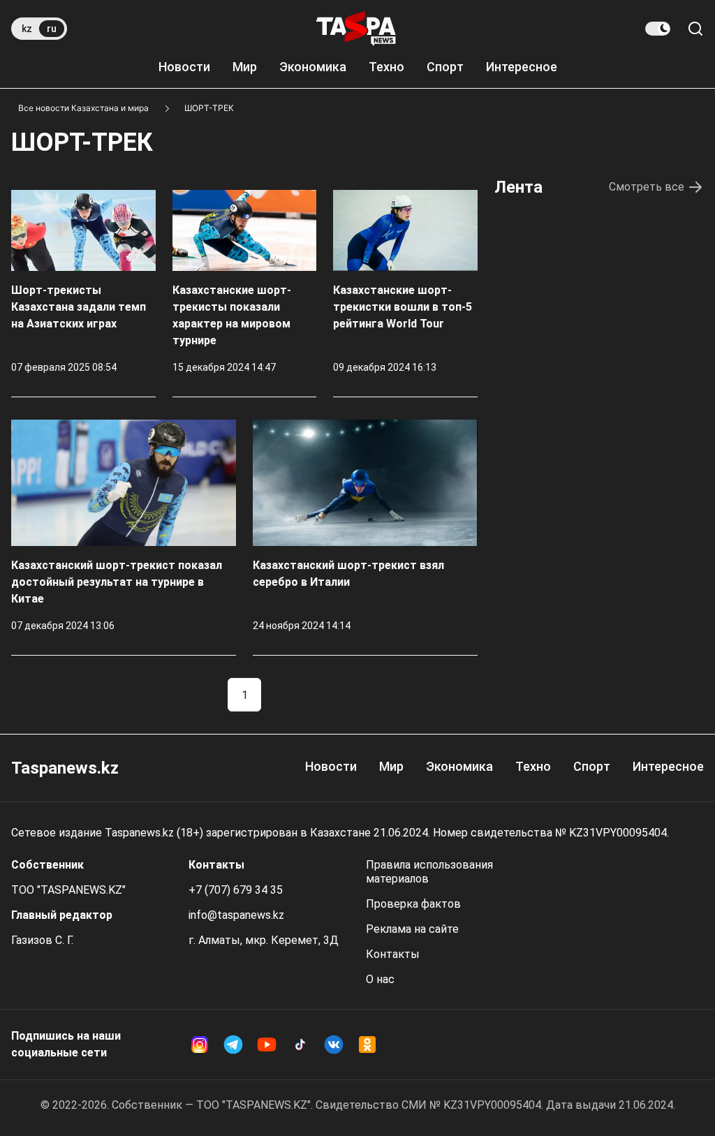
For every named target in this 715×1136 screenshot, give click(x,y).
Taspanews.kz (65, 768)
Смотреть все (646, 186)
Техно (386, 66)
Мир (245, 66)
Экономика (312, 66)
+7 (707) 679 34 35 (236, 890)
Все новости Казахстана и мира (83, 108)
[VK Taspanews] (334, 1044)
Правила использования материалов (429, 871)
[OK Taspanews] (367, 1044)
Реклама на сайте (412, 929)
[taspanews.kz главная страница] (356, 28)
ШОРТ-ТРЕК (209, 108)
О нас (380, 979)
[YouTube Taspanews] (267, 1044)
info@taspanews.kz (236, 915)
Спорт (445, 66)
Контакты (393, 954)
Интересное (521, 66)
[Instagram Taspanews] (200, 1044)
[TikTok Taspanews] (300, 1044)
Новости (184, 66)
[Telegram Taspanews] (233, 1044)
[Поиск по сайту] (695, 28)
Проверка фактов (413, 903)
